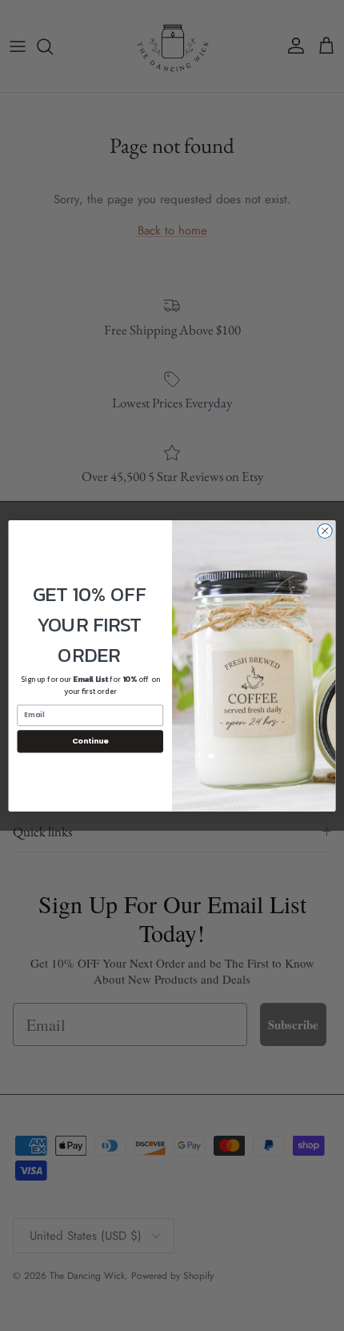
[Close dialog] (325, 530)
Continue (90, 741)
